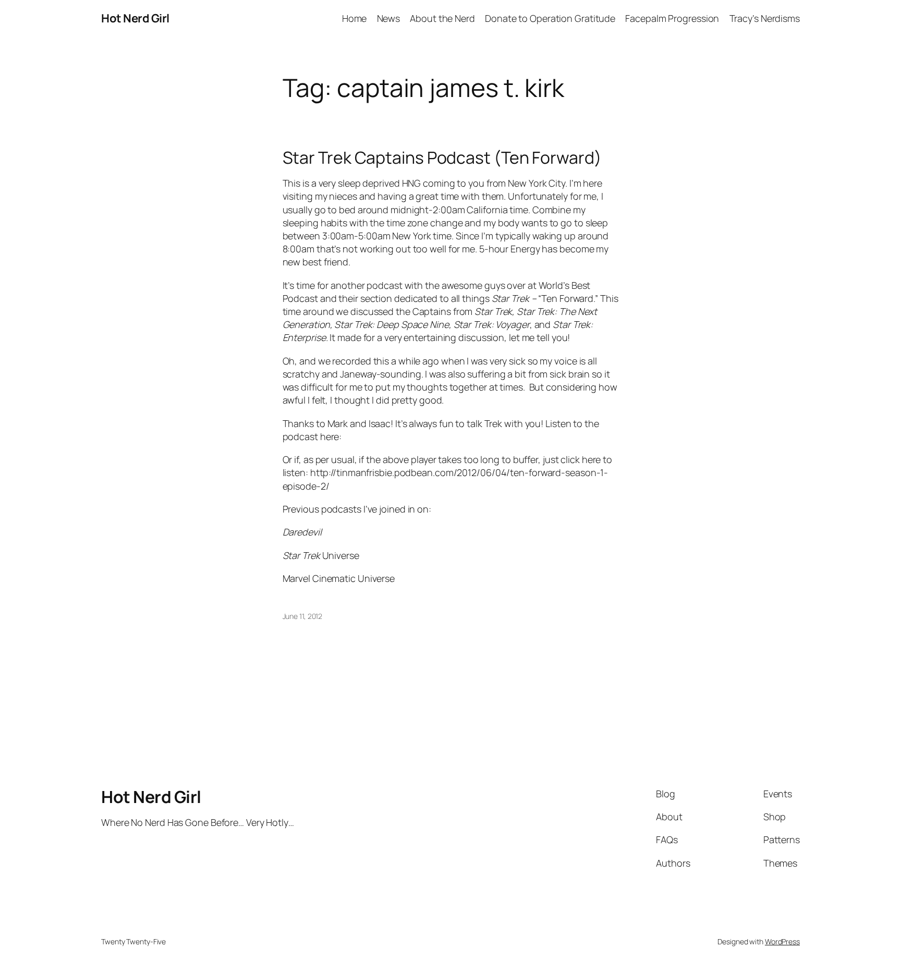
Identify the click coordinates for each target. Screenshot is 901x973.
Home (354, 18)
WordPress (782, 941)
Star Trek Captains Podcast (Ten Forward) (442, 157)
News (388, 18)
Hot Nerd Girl (135, 18)
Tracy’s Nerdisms (764, 18)
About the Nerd (442, 18)
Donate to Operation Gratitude (550, 18)
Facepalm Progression (672, 18)
